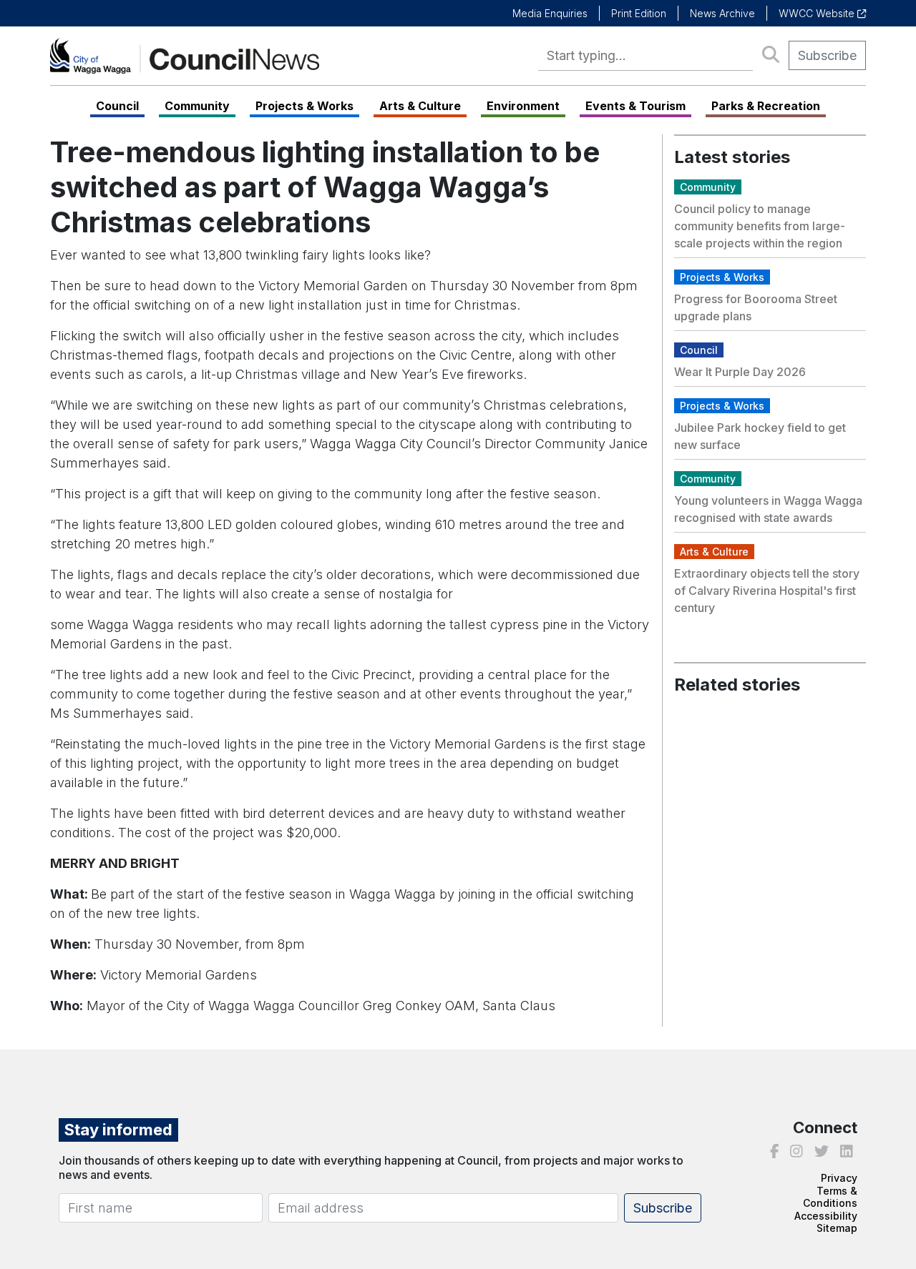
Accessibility (825, 1216)
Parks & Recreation (765, 106)
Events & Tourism (635, 106)
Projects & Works (304, 106)
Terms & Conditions (830, 1197)
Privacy (839, 1178)
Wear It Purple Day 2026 (740, 372)
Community (197, 106)
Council (117, 106)
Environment (523, 106)
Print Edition (638, 13)
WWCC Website (818, 13)
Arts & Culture (420, 106)
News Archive (722, 13)
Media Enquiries (550, 13)
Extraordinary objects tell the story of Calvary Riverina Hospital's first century (766, 590)
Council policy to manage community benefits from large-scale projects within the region (759, 226)
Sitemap (837, 1228)
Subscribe (827, 55)
